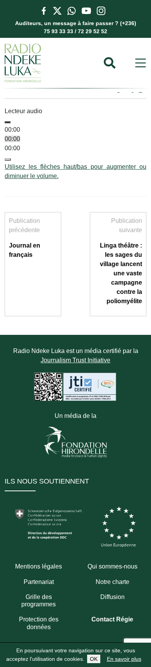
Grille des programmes (38, 601)
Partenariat (39, 582)
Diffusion (112, 597)
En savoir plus (124, 659)
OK (94, 659)
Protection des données (38, 623)
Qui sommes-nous (112, 566)
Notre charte (112, 582)
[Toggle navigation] (140, 63)
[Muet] (8, 159)
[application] (75, 148)
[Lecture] (8, 122)
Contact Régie (112, 619)
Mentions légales (38, 566)
